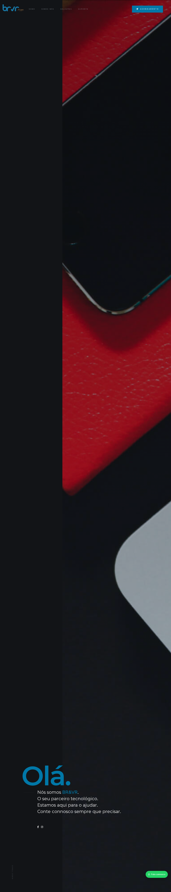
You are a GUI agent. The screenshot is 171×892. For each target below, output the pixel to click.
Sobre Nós (47, 9)
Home (32, 9)
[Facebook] (38, 827)
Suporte (83, 9)
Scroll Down (12, 872)
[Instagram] (42, 827)
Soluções (66, 9)
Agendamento (149, 9)
